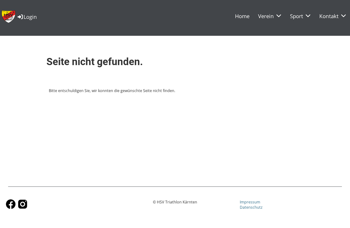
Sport (296, 16)
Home (242, 16)
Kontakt (329, 16)
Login (30, 16)
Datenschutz (251, 207)
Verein (266, 16)
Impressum (250, 202)
